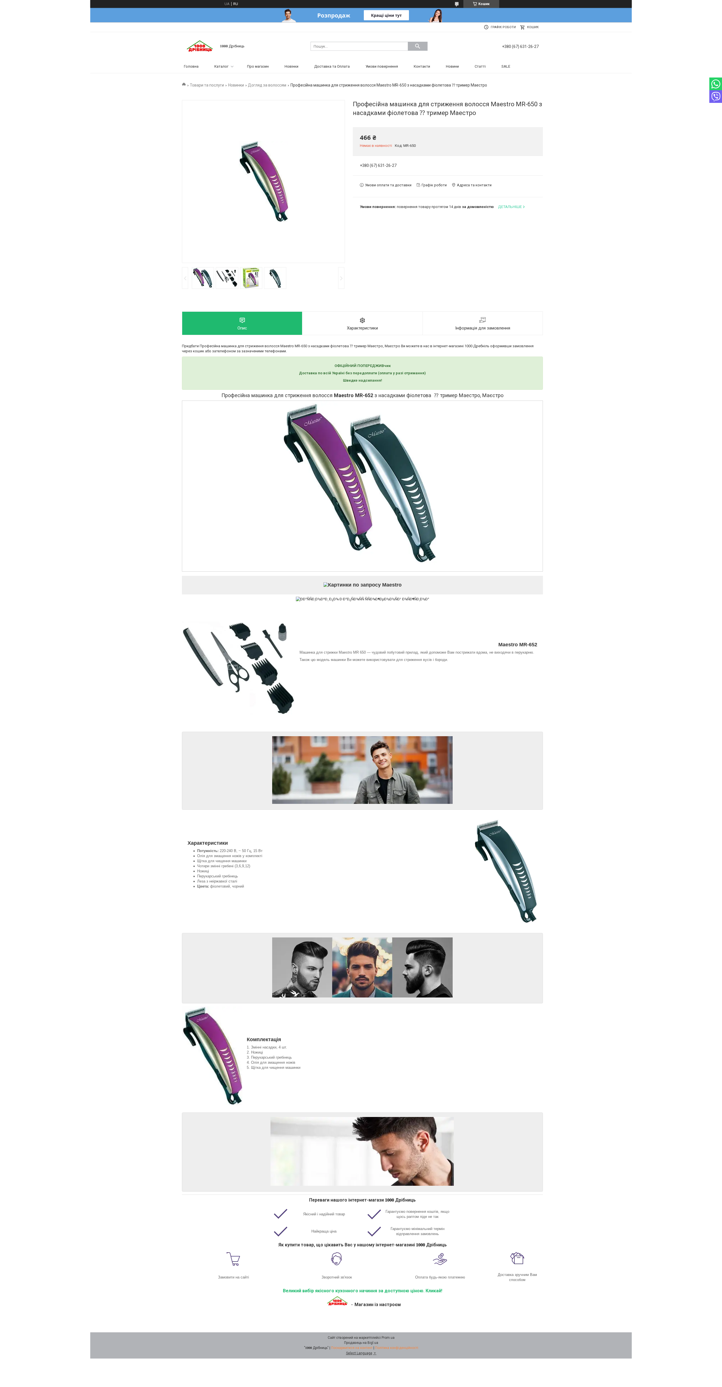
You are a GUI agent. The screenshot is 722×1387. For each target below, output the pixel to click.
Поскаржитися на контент (352, 1348)
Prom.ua (388, 1338)
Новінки (291, 66)
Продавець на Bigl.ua (361, 1343)
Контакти (422, 66)
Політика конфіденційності (396, 1348)
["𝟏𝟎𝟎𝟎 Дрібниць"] (200, 46)
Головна (191, 66)
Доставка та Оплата (332, 66)
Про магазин (258, 66)
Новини (452, 66)
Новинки (236, 85)
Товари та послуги (207, 85)
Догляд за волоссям (267, 85)
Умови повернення (382, 66)
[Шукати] (418, 46)
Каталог (221, 66)
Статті (480, 66)
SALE (505, 66)
